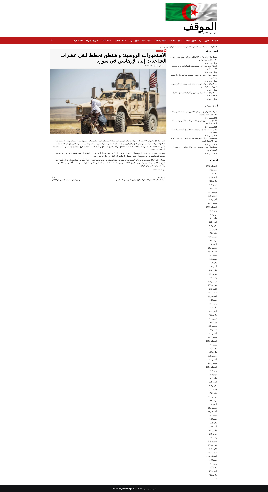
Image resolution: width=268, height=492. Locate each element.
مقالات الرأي (78, 40)
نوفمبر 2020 (212, 400)
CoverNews (116, 489)
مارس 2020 (213, 430)
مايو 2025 (213, 218)
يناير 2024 (213, 278)
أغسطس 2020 (211, 411)
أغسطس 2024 (211, 252)
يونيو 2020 (213, 419)
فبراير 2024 (213, 274)
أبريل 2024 (213, 266)
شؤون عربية (146, 40)
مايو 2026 (213, 173)
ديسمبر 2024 (212, 237)
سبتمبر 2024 (212, 248)
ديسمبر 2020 (212, 397)
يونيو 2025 (213, 214)
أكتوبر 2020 (213, 404)
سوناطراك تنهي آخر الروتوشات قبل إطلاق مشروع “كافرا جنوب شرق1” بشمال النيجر (194, 85)
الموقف (200, 26)
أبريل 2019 (213, 471)
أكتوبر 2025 (213, 199)
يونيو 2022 (213, 345)
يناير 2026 (213, 188)
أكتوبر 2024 (213, 244)
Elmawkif (149, 65)
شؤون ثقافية (106, 40)
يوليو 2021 (213, 371)
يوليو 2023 (213, 300)
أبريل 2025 (213, 222)
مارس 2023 (213, 315)
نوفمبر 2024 (212, 240)
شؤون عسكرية (120, 40)
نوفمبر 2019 (212, 445)
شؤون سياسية (190, 40)
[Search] (51, 40)
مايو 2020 (213, 423)
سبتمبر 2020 (212, 408)
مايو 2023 (213, 307)
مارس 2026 (213, 181)
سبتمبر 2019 (212, 452)
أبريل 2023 (213, 311)
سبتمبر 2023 (212, 292)
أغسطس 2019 (211, 456)
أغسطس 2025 (211, 207)
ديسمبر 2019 (212, 441)
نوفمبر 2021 (212, 356)
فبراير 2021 (213, 389)
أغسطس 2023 (211, 296)
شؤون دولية (134, 40)
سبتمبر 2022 (212, 337)
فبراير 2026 (213, 185)
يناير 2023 (213, 322)
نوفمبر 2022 (212, 330)
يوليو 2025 (213, 211)
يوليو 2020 (213, 415)
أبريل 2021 (213, 382)
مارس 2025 (213, 225)
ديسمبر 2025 (212, 192)
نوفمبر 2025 (212, 196)
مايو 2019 (213, 467)
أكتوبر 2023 (213, 289)
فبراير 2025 (213, 229)
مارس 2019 (213, 475)
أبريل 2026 (213, 177)
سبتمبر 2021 (212, 363)
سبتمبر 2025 (212, 203)
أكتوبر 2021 (213, 359)
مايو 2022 (213, 348)
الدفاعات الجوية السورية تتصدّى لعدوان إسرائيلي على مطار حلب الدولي (140, 178)
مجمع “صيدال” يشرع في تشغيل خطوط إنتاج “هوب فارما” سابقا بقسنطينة (194, 76)
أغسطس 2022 (211, 341)
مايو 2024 (213, 263)
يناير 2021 (213, 393)
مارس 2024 (213, 270)
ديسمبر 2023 (212, 281)
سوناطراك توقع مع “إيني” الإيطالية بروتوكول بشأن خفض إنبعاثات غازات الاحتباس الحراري (193, 58)
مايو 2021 (213, 378)
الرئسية (215, 40)
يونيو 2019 (213, 464)
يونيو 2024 (213, 259)
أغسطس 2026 (211, 166)
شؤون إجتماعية (160, 40)
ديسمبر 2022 (212, 326)
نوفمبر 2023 (212, 285)
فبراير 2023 (213, 319)
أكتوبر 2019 (213, 449)
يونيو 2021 (213, 374)
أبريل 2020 (213, 426)
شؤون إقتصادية (175, 40)
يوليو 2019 (213, 460)
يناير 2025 (213, 233)
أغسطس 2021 (211, 367)
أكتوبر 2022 (213, 333)
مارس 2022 (213, 352)
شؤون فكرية (204, 40)
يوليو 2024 (213, 255)
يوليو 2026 (213, 170)
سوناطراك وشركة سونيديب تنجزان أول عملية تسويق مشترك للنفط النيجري (195, 94)
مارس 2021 (213, 385)
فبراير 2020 (213, 434)
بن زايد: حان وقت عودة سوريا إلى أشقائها (66, 178)
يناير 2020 (213, 438)
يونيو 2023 (213, 304)
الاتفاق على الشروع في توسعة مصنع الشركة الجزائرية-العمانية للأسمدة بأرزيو (194, 67)
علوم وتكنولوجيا (92, 40)
